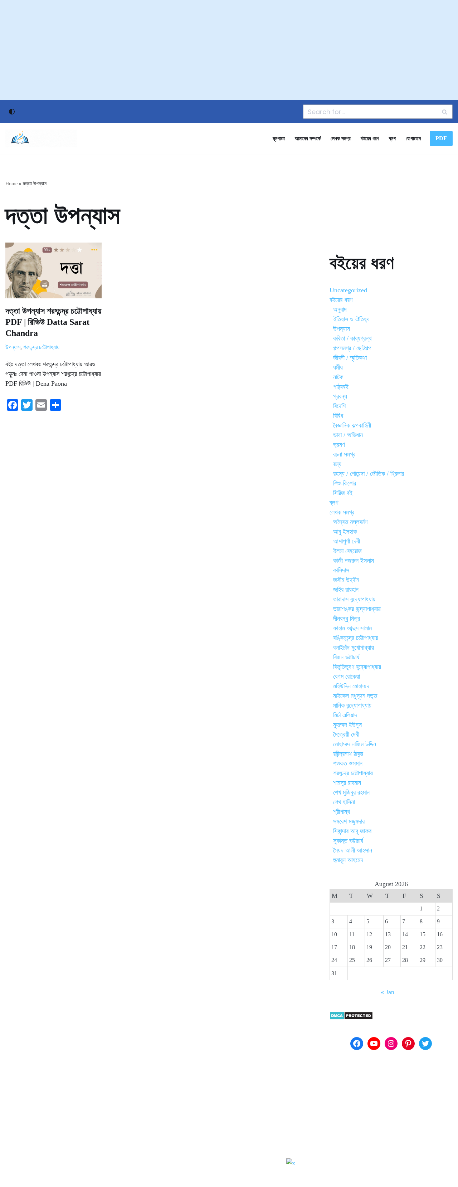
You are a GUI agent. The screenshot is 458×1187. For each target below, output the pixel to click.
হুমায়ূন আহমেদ (348, 860)
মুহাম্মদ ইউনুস (347, 724)
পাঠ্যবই (341, 386)
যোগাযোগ (413, 138)
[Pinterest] (408, 1043)
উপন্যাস (12, 347)
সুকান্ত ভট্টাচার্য (348, 840)
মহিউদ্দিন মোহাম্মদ (351, 686)
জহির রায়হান (346, 589)
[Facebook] (356, 1043)
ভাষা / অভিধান (348, 435)
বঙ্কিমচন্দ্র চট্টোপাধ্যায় (355, 637)
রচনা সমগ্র (344, 454)
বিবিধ (338, 415)
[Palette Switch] (12, 111)
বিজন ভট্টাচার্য (346, 657)
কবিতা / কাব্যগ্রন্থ (352, 338)
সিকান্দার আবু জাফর (352, 831)
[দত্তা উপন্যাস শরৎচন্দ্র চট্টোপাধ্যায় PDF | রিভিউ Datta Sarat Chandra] (53, 270)
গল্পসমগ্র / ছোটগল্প (352, 348)
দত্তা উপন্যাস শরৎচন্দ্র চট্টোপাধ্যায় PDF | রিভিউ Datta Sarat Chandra (53, 322)
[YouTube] (373, 1043)
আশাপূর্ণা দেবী (346, 541)
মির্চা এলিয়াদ (345, 715)
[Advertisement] (229, 50)
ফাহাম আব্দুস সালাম (352, 628)
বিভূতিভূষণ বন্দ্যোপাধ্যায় (357, 666)
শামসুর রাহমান (347, 782)
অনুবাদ (340, 309)
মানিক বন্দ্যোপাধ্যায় (352, 705)
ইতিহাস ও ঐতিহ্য (351, 319)
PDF (441, 138)
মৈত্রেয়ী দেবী (346, 734)
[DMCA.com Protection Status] (351, 1017)
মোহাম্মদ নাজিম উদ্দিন (354, 744)
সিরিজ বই (342, 493)
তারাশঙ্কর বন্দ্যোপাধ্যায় (357, 608)
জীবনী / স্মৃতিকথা (350, 357)
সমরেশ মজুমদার (349, 821)
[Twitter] (425, 1043)
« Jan (387, 992)
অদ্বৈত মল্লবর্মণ (350, 522)
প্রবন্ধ (340, 396)
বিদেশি (339, 406)
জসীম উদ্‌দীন (346, 579)
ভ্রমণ (339, 444)
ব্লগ (392, 138)
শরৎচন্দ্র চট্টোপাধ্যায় (41, 347)
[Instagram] (391, 1043)
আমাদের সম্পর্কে (308, 138)
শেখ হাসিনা (344, 802)
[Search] (445, 111)
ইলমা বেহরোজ (347, 551)
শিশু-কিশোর (344, 483)
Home (11, 183)
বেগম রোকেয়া (346, 676)
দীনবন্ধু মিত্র (346, 618)
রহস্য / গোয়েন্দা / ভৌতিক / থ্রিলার (368, 473)
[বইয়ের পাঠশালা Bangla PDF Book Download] (41, 138)
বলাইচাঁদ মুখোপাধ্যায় (353, 647)
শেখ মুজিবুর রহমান (351, 792)
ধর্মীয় (338, 367)
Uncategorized (348, 290)
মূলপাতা (279, 138)
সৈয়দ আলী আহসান (352, 850)
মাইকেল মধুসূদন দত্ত (355, 695)
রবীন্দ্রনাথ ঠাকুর (348, 753)
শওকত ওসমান (347, 763)
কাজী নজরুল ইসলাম (353, 560)
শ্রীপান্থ (341, 811)
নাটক (338, 377)
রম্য (337, 464)
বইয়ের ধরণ (370, 138)
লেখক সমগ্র (341, 138)
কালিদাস (341, 570)
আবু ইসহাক (345, 531)
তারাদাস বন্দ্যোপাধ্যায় (354, 599)
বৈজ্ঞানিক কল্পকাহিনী (352, 425)
